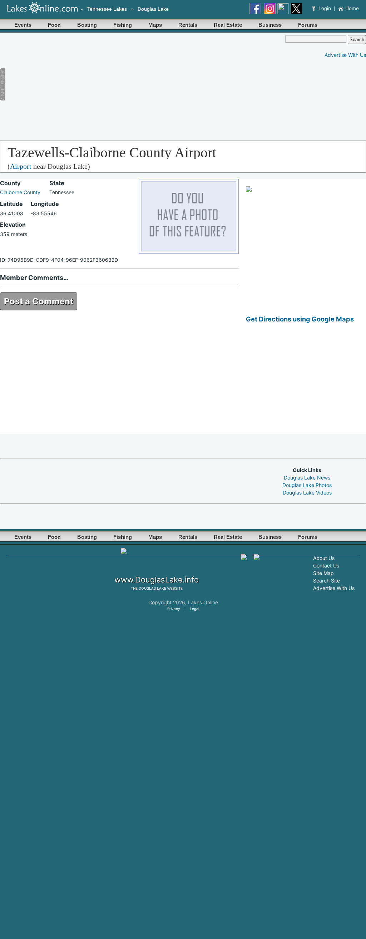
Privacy (173, 608)
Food (54, 25)
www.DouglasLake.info (156, 579)
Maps (155, 25)
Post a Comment (38, 301)
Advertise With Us (345, 55)
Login (324, 8)
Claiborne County (20, 192)
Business (270, 25)
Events (22, 25)
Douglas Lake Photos (307, 485)
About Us (324, 558)
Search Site (326, 580)
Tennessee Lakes (107, 9)
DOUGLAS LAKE (152, 588)
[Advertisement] (135, 85)
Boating (87, 25)
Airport (20, 166)
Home (352, 8)
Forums (307, 25)
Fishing (122, 25)
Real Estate (228, 25)
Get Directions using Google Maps (300, 319)
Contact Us (326, 565)
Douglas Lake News (307, 478)
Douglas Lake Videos (307, 493)
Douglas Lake (153, 9)
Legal (194, 608)
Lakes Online (203, 602)
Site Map (323, 573)
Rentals (187, 25)
